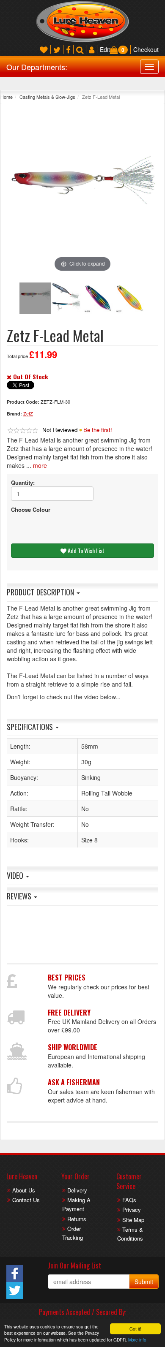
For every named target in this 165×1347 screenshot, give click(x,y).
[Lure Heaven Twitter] (56, 49)
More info (137, 1339)
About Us (23, 1190)
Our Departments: (36, 66)
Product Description (41, 592)
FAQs (129, 1200)
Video (16, 875)
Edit (105, 49)
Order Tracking (72, 1233)
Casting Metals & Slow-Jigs (47, 96)
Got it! (135, 1328)
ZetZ (28, 413)
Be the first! (97, 430)
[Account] (91, 49)
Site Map (133, 1220)
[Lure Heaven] (82, 20)
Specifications (31, 726)
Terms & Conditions (130, 1233)
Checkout (146, 49)
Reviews (20, 896)
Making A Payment (76, 1204)
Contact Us (26, 1200)
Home (6, 96)
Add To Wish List (85, 550)
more (40, 465)
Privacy (131, 1210)
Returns (76, 1219)
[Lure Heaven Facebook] (68, 49)
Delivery (77, 1190)
